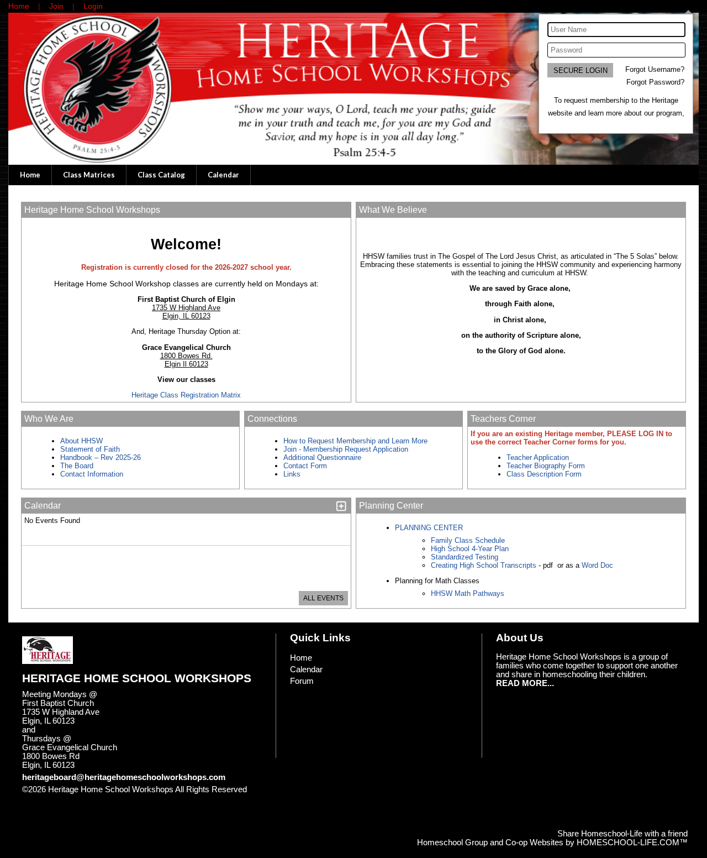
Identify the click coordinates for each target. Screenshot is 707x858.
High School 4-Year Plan (470, 549)
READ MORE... (525, 683)
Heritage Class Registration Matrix (186, 395)
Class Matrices (89, 174)
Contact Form (305, 466)
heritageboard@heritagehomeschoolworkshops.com (123, 777)
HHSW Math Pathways (467, 593)
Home (30, 174)
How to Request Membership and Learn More (355, 441)
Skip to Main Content (67, 798)
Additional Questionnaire (322, 457)
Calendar (223, 174)
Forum (302, 681)
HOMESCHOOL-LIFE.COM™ (632, 842)
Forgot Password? (655, 82)
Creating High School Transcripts (483, 565)
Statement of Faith (90, 449)
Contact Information (92, 474)
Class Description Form (544, 474)
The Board (76, 466)
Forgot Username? (654, 69)
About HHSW (81, 441)
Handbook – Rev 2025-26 (100, 457)
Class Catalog (161, 174)
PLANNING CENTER (429, 528)
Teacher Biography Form (545, 466)
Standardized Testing (464, 557)
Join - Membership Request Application (345, 449)
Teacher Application (537, 457)
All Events (323, 598)
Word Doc (596, 565)
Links (291, 474)
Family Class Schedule (468, 540)
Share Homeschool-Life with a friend (622, 833)
